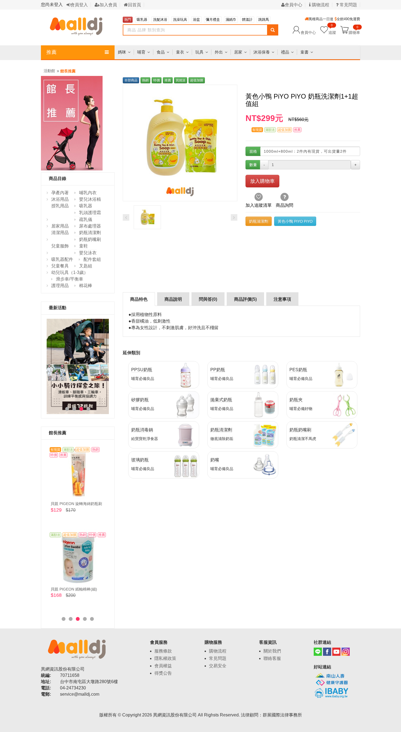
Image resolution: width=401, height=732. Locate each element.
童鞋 (83, 246)
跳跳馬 (263, 19)
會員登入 (79, 4)
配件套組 (92, 259)
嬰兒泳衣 (88, 252)
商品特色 (139, 299)
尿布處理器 (90, 226)
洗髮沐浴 (160, 19)
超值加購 (196, 80)
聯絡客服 (272, 658)
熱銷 (145, 80)
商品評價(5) (245, 299)
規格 (253, 151)
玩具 (199, 52)
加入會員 (108, 4)
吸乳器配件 (62, 259)
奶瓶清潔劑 (90, 232)
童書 (304, 52)
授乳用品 (60, 205)
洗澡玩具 (180, 19)
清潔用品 (60, 232)
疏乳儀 (85, 219)
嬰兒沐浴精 (90, 199)
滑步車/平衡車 (69, 279)
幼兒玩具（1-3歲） (69, 272)
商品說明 (173, 299)
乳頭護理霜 (90, 212)
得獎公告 (163, 673)
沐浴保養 (261, 52)
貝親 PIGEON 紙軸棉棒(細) (74, 589)
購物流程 (320, 4)
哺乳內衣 (88, 192)
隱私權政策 (165, 658)
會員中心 (293, 4)
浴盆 (196, 19)
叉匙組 (85, 266)
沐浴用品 (60, 199)
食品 (161, 52)
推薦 (51, 52)
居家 (238, 52)
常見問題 (348, 4)
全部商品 (130, 80)
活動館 (49, 71)
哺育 (141, 52)
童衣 (180, 52)
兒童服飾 (60, 246)
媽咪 (122, 52)
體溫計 (247, 19)
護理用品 (60, 285)
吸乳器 (142, 19)
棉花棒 (85, 285)
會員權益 (163, 665)
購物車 (354, 32)
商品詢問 (284, 205)
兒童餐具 (60, 266)
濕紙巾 (231, 19)
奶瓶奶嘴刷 (90, 239)
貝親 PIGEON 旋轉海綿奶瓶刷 (76, 503)
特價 (156, 80)
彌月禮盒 (213, 19)
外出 (219, 52)
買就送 (180, 80)
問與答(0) (208, 299)
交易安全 (217, 665)
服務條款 (163, 651)
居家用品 (60, 226)
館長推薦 (68, 71)
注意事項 (282, 299)
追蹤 (332, 30)
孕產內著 (60, 192)
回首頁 (134, 4)
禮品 (285, 52)
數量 (253, 165)
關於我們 (272, 651)
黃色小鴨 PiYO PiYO (295, 221)
